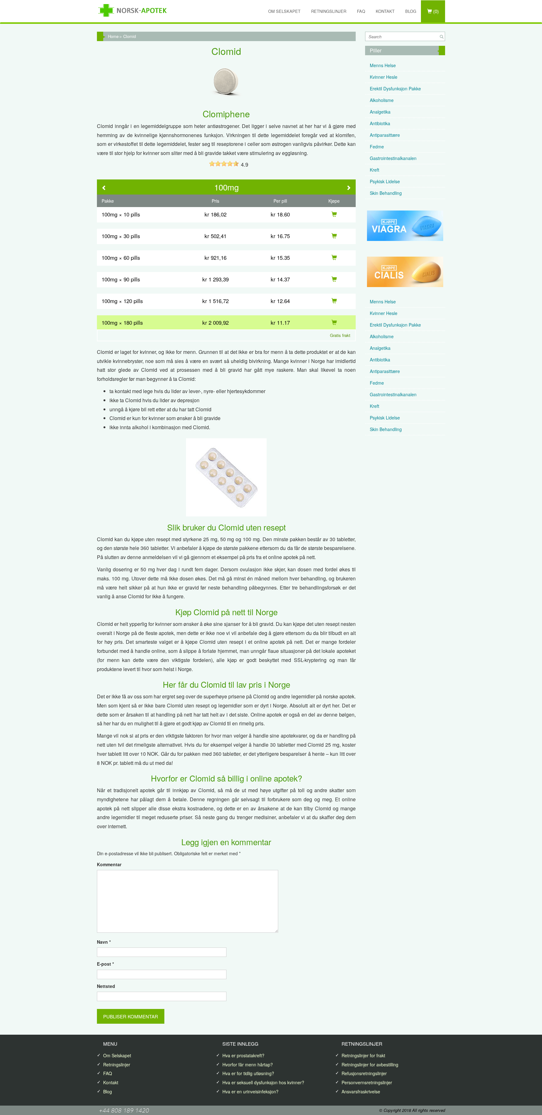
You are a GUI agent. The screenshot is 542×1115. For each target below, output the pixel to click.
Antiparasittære (385, 135)
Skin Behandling (386, 193)
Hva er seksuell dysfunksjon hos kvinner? (263, 1082)
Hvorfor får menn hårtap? (247, 1064)
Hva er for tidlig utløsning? (248, 1073)
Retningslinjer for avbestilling (370, 1064)
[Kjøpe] (334, 214)
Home (113, 36)
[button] (104, 188)
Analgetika (380, 112)
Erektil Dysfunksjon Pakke (395, 88)
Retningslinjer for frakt (363, 1055)
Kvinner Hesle (383, 77)
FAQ (361, 11)
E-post (105, 964)
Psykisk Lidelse (385, 181)
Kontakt (385, 11)
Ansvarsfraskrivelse (361, 1091)
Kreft (374, 170)
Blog (410, 11)
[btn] (442, 36)
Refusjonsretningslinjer (364, 1073)
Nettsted (106, 986)
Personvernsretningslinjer (367, 1082)
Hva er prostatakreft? (243, 1055)
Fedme (377, 146)
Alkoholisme (382, 100)
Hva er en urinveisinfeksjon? (250, 1091)
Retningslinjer (328, 11)
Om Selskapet (284, 11)
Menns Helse (383, 65)
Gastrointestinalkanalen (393, 158)
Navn (104, 942)
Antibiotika (380, 123)
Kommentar (109, 864)
